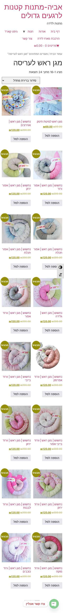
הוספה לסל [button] (52, 135)
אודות (42, 31)
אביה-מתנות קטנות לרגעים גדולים (33, 11)
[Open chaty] (54, 604)
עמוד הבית (56, 54)
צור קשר (27, 38)
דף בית (55, 31)
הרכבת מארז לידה (49, 38)
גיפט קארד (11, 31)
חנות (30, 31)
